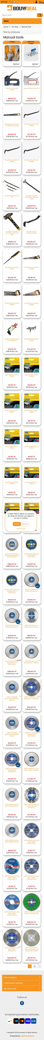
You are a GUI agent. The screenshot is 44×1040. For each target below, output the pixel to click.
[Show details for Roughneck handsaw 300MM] (12, 293)
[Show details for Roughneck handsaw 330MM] (31, 293)
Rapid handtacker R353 (31, 88)
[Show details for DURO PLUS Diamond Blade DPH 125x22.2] (31, 580)
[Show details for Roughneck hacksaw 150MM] (12, 258)
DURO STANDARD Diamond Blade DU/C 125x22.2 (12, 734)
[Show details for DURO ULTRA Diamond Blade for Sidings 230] (31, 902)
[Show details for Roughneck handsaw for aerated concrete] (12, 114)
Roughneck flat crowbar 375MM (31, 232)
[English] (17, 1)
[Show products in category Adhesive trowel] (31, 53)
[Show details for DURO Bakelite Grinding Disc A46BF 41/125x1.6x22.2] (31, 830)
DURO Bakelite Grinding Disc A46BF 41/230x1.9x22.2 (11, 877)
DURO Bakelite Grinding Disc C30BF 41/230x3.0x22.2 (11, 913)
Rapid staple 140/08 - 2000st (31, 375)
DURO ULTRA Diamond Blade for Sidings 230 (31, 912)
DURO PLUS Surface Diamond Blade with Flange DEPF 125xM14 (31, 949)
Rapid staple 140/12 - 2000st (31, 411)
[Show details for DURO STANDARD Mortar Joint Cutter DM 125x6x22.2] (31, 795)
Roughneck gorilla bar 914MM (31, 160)
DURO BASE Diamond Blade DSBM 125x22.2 (12, 805)
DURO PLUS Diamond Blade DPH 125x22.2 (31, 590)
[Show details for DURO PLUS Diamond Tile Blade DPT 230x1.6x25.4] (31, 723)
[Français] (15, 1)
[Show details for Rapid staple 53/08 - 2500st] (12, 472)
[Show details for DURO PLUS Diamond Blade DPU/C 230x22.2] (31, 616)
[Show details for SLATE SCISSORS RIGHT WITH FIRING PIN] (12, 329)
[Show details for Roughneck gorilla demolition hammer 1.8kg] (12, 222)
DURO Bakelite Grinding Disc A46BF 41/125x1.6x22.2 (31, 842)
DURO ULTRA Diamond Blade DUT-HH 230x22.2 (31, 697)
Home (6, 27)
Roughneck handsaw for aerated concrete (12, 125)
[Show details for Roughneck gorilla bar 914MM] (31, 150)
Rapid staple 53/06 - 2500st (31, 447)
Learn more (21, 528)
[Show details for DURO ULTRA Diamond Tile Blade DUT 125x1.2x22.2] (31, 544)
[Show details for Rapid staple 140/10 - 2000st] (12, 401)
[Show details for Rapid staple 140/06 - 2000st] (12, 365)
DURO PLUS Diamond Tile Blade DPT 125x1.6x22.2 (12, 770)
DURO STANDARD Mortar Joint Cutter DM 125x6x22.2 (31, 806)
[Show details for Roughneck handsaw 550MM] (31, 258)
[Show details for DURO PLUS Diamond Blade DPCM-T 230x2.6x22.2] (12, 651)
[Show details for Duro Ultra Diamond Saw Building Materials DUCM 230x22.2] (12, 544)
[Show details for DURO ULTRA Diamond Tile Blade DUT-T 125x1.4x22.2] (12, 580)
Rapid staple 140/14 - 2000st (12, 447)
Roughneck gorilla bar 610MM (12, 160)
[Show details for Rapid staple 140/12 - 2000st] (31, 401)
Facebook (22, 1003)
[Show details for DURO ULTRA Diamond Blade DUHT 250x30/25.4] (12, 938)
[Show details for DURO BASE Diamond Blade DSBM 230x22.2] (12, 830)
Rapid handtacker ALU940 (12, 89)
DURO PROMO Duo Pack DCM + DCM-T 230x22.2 (31, 769)
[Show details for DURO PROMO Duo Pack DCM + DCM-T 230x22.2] (31, 759)
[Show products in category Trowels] (12, 53)
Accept (17, 524)
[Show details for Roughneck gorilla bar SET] (12, 186)
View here (16, 64)
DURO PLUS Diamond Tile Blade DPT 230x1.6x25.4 (31, 734)
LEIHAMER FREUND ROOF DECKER (31, 339)
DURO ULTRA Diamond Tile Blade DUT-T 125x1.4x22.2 (12, 591)
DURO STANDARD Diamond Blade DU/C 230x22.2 (12, 698)
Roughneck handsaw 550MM (31, 268)
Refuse (25, 524)
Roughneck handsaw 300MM (12, 304)
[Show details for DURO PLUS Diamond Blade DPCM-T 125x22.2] (31, 651)
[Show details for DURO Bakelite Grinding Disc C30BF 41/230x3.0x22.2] (12, 902)
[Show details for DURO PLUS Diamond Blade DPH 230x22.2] (12, 616)
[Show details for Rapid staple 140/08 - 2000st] (31, 365)
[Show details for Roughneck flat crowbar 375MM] (31, 222)
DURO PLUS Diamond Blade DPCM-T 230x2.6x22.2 (12, 662)
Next (39, 966)
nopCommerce (27, 1036)
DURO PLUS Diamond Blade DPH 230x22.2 (12, 626)
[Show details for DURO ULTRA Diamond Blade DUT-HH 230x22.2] (31, 687)
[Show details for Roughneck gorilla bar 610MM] (12, 150)
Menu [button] (6, 21)
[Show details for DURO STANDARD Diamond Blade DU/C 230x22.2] (12, 687)
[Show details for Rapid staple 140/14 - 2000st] (12, 437)
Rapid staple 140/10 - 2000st (12, 411)
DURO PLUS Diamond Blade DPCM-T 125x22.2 (31, 662)
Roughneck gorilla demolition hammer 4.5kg (31, 197)
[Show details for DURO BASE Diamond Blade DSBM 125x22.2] (12, 795)
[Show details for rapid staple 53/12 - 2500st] (12, 508)
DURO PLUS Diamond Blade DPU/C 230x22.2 (31, 626)
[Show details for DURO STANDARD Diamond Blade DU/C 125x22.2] (12, 723)
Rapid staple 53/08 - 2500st (12, 483)
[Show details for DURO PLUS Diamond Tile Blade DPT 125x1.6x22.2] (12, 759)
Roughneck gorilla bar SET (12, 196)
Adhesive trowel (31, 43)
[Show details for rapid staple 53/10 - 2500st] (31, 472)
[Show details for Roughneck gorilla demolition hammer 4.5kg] (31, 186)
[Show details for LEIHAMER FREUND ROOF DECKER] (31, 329)
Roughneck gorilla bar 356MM (31, 125)
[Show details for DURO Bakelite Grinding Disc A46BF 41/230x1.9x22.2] (12, 866)
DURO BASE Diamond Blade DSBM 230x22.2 (12, 841)
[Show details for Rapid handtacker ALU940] (12, 78)
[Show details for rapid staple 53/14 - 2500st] (31, 508)
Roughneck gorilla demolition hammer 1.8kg (12, 233)
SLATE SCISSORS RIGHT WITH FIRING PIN (12, 339)
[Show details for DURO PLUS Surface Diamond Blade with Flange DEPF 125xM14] (31, 938)
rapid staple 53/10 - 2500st (31, 483)
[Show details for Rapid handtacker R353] (31, 78)
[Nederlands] (12, 1)
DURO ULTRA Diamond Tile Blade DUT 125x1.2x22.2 (31, 555)
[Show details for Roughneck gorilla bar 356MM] (31, 114)
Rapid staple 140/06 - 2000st (12, 375)
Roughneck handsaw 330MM (31, 304)
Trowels (12, 42)
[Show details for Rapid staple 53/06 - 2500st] (31, 437)
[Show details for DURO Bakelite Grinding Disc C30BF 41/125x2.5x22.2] (31, 866)
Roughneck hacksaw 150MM (12, 268)
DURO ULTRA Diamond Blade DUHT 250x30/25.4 (12, 949)
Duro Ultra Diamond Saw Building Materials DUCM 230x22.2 (11, 555)
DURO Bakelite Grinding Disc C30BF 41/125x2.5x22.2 (31, 877)
